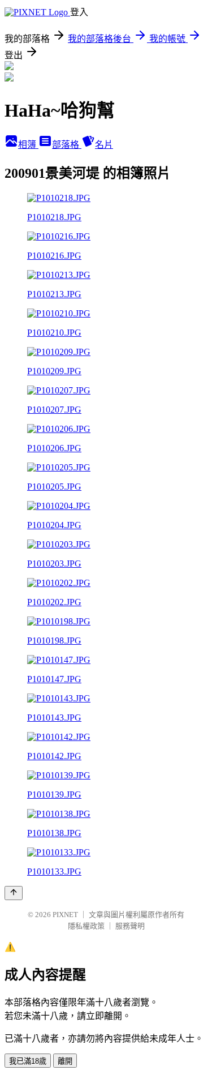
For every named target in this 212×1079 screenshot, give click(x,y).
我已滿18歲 (27, 1061)
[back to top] (14, 893)
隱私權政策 (86, 926)
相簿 (28, 144)
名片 (104, 144)
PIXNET (65, 914)
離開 (65, 1061)
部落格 (66, 144)
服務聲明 (130, 926)
